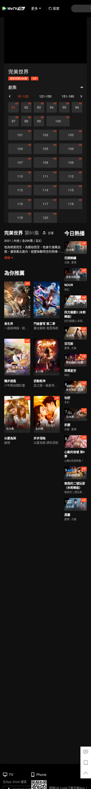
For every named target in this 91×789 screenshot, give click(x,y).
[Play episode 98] (26, 121)
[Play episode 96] (77, 107)
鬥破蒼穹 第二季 (44, 323)
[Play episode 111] (45, 176)
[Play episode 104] (20, 148)
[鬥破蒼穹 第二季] (47, 299)
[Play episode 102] (45, 135)
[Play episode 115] (70, 190)
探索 (56, 8)
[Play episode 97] (13, 121)
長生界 (8, 323)
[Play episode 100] (58, 121)
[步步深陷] (47, 414)
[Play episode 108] (45, 162)
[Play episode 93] (39, 107)
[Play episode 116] (20, 204)
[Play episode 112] (70, 176)
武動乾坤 (40, 381)
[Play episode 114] (45, 190)
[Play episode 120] (45, 217)
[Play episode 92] (26, 107)
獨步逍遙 (10, 381)
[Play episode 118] (70, 204)
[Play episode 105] (45, 148)
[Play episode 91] (13, 107)
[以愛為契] (17, 414)
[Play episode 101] (20, 135)
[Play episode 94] (51, 107)
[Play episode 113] (20, 190)
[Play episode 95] (64, 107)
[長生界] (17, 299)
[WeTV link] (13, 8)
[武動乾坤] (47, 357)
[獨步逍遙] (17, 357)
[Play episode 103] (70, 135)
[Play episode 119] (20, 217)
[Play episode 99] (39, 121)
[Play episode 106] (70, 148)
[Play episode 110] (20, 176)
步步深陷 (40, 438)
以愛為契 (10, 438)
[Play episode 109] (70, 162)
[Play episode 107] (20, 162)
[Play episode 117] (45, 204)
